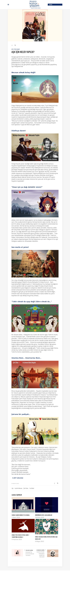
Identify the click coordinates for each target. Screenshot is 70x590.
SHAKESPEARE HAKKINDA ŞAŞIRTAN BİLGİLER (40, 554)
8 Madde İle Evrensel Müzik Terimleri (30, 553)
